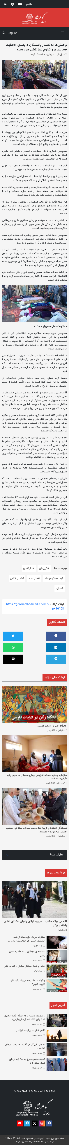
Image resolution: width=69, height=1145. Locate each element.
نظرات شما (56, 854)
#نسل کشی (17, 578)
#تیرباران (44, 568)
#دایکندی (28, 568)
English (12, 33)
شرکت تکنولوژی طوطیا (24, 1142)
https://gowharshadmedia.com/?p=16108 (35, 606)
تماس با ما (37, 1091)
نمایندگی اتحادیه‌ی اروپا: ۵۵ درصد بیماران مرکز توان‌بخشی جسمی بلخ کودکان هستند (36, 830)
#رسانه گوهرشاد (54, 578)
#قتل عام (34, 578)
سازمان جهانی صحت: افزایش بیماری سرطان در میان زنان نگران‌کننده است (37, 777)
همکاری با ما (21, 1091)
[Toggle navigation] (62, 33)
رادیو (29, 4)
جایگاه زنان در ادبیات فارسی (52, 726)
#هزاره (59, 588)
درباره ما (50, 1091)
